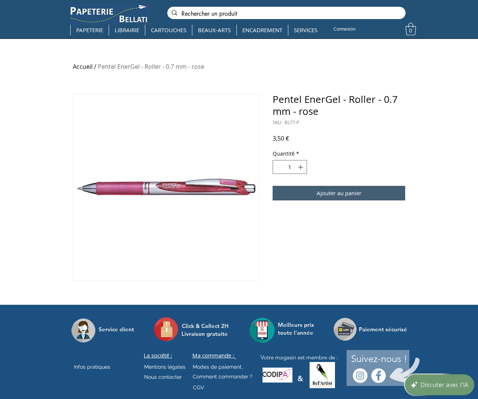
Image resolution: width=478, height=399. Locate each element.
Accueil (83, 66)
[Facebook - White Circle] (378, 375)
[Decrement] (278, 167)
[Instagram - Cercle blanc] (360, 375)
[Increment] (301, 167)
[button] (411, 29)
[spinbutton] (290, 167)
